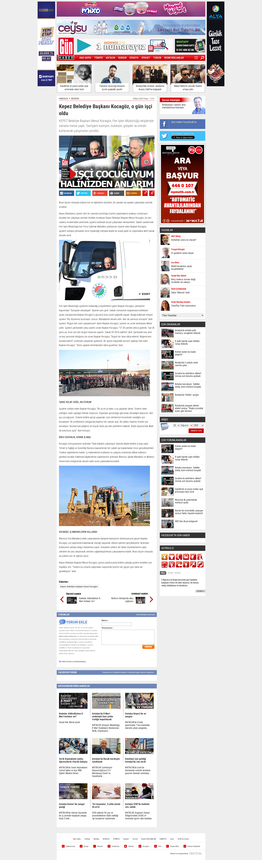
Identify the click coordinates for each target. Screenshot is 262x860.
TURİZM (157, 57)
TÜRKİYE (98, 57)
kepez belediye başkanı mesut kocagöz (79, 586)
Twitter (131, 846)
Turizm (135, 839)
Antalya (96, 839)
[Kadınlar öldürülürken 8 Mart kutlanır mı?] (72, 602)
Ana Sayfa (77, 839)
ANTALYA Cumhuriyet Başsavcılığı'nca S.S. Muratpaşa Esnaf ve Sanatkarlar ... (102, 772)
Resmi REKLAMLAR (148, 839)
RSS (159, 846)
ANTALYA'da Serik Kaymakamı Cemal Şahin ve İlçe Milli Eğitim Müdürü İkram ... (73, 770)
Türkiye (87, 839)
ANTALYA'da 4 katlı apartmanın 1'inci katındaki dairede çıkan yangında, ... (137, 725)
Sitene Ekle (174, 846)
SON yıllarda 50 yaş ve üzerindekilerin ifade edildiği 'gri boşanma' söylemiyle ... (105, 815)
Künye (86, 846)
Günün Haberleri (193, 846)
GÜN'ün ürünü (183, 839)
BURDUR (122, 57)
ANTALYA (110, 57)
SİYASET (145, 57)
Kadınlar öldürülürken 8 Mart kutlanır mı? (89, 600)
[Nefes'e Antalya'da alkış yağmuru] (140, 602)
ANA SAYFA (85, 57)
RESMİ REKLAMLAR (174, 57)
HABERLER (63, 98)
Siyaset (126, 839)
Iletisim (100, 846)
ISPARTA (133, 57)
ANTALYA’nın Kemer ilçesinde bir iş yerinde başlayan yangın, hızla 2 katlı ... (73, 815)
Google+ (146, 846)
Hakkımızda (70, 846)
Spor (172, 839)
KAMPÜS (163, 839)
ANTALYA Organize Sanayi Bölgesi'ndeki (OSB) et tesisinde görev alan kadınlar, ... (138, 817)
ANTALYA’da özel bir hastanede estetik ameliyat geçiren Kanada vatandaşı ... (138, 770)
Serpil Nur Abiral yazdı (69, 722)
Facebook (115, 846)
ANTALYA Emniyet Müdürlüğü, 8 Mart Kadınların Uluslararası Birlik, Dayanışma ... (106, 728)
